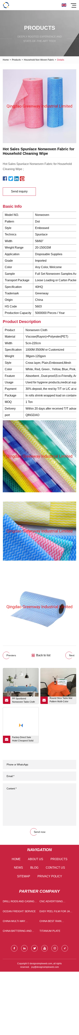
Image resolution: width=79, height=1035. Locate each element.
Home (6, 60)
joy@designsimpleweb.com (45, 967)
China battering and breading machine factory (17, 931)
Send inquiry (19, 191)
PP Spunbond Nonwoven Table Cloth (23, 700)
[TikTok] (65, 948)
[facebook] (14, 948)
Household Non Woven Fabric (39, 60)
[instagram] (54, 948)
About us (35, 859)
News (18, 867)
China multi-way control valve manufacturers (14, 922)
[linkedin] (24, 948)
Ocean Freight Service (19, 911)
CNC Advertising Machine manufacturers (51, 902)
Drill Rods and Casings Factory (19, 902)
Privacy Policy (49, 876)
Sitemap (23, 876)
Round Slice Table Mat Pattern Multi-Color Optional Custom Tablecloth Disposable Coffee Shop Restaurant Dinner (62, 700)
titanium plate (50, 930)
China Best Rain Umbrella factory (53, 922)
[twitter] (34, 948)
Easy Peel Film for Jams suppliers (57, 912)
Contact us (55, 867)
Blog (34, 867)
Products (16, 60)
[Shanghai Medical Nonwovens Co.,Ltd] (6, 5)
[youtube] (44, 948)
